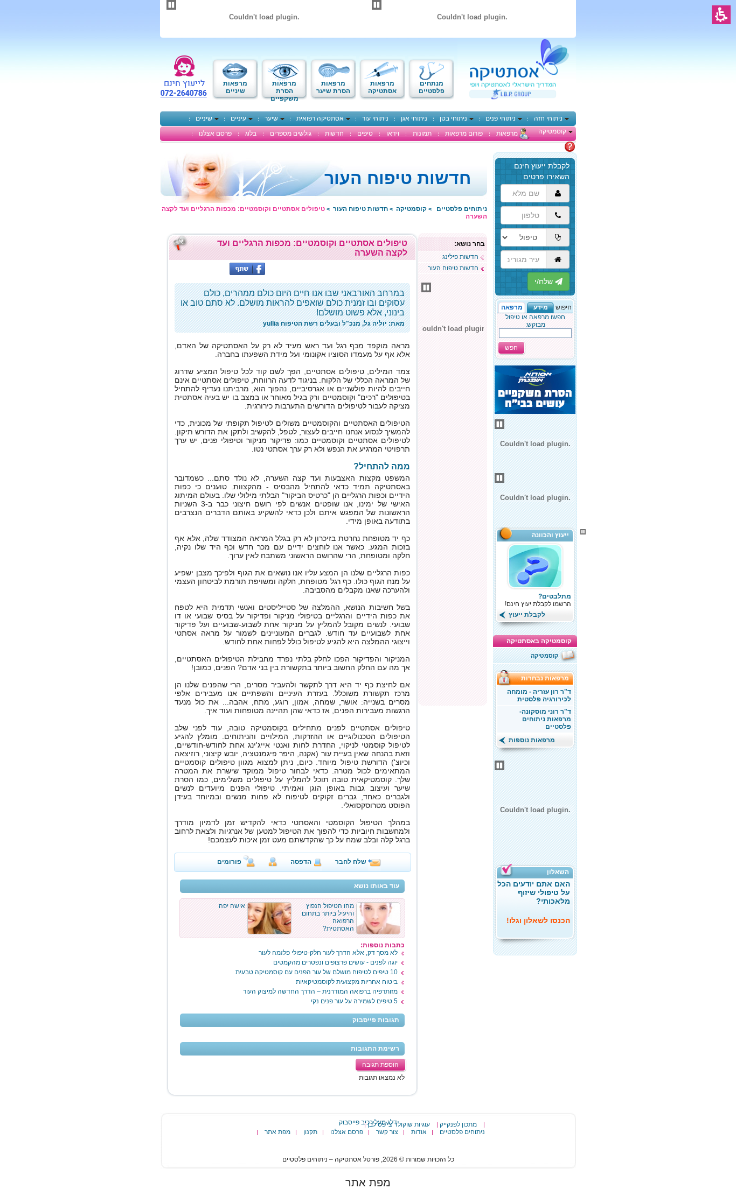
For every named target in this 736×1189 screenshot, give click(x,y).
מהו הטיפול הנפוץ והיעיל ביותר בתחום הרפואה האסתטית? (328, 917)
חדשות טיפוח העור (453, 268)
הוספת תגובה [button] (380, 1064)
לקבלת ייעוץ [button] (526, 614)
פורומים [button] (229, 862)
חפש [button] (511, 347)
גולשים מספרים (290, 133)
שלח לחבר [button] (350, 862)
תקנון (310, 1132)
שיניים (204, 118)
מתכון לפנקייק (458, 1124)
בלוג (250, 133)
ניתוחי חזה (548, 118)
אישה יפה (232, 906)
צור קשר (387, 1132)
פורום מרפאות (464, 133)
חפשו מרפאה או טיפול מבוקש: (535, 320)
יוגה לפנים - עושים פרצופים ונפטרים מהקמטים (335, 962)
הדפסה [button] (300, 862)
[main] (292, 665)
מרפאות (507, 133)
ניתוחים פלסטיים (462, 1132)
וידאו (392, 133)
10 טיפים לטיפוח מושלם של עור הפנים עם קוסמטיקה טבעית (316, 972)
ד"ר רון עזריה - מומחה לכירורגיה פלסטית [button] (539, 695)
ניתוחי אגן (414, 118)
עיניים (238, 118)
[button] (540, 307)
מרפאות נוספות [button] (531, 740)
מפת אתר (277, 1132)
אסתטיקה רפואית (320, 118)
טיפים (365, 133)
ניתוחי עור (375, 118)
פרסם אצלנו (215, 133)
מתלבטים (551, 146)
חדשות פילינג (460, 257)
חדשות (334, 133)
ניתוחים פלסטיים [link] (461, 209)
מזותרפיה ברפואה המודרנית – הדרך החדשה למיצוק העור (320, 991)
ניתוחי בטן (453, 118)
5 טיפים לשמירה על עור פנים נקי (354, 1001)
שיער (271, 118)
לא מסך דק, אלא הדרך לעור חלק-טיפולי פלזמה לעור (328, 952)
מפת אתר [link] (368, 1182)
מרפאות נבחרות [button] (548, 678)
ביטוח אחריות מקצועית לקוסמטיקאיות (347, 982)
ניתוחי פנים (500, 118)
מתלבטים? (554, 596)
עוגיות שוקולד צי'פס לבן (398, 1124)
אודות (419, 1132)
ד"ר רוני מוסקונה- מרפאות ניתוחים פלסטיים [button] (545, 719)
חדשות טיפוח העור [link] (360, 209)
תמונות (422, 133)
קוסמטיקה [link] (411, 209)
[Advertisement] (452, 540)
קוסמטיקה (552, 131)
